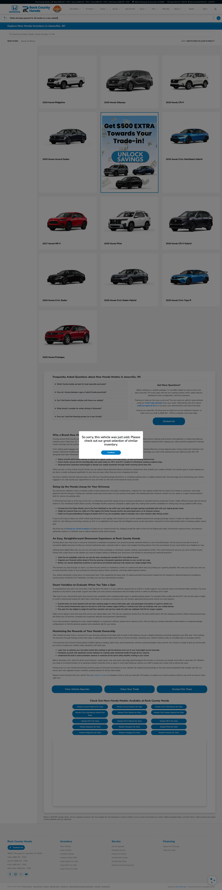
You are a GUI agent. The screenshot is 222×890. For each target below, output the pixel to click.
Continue (111, 452)
